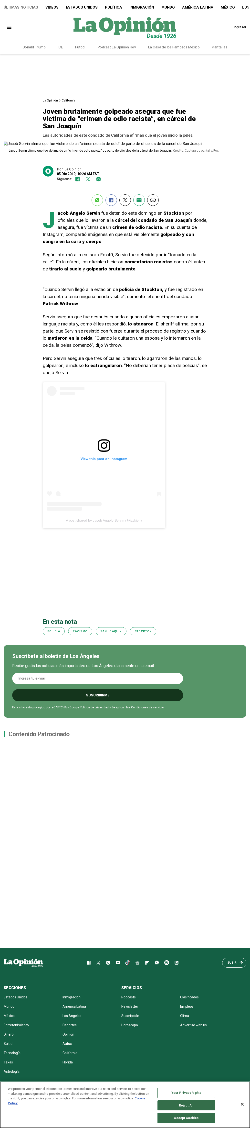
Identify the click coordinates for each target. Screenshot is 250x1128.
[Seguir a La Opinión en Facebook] (77, 179)
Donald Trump (34, 47)
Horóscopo (129, 1025)
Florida (67, 1062)
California (68, 100)
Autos (67, 1044)
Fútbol (80, 47)
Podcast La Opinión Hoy (117, 47)
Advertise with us (193, 1025)
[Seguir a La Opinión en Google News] (137, 963)
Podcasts (128, 997)
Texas (8, 1062)
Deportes (69, 1025)
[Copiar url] (153, 200)
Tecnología (12, 1053)
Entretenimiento (16, 1025)
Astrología (12, 1071)
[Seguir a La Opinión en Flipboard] (147, 963)
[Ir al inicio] (23, 963)
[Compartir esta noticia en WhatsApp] (97, 200)
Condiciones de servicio (147, 707)
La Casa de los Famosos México (174, 47)
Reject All (186, 1105)
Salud (8, 1044)
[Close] (242, 1104)
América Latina (197, 7)
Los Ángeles (71, 1016)
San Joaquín (111, 631)
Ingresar (240, 27)
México (228, 7)
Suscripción (130, 1016)
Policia (53, 631)
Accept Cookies (186, 1118)
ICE (60, 47)
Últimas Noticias (21, 7)
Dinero (9, 1034)
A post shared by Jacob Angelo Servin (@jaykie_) (104, 520)
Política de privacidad (94, 707)
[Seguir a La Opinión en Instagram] (98, 179)
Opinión (68, 1034)
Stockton (143, 631)
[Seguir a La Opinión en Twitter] (88, 179)
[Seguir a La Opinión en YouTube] (118, 963)
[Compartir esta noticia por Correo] (139, 200)
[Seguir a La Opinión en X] (98, 963)
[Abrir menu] (9, 27)
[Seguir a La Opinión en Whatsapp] (157, 963)
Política (113, 7)
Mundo (168, 7)
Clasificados (189, 997)
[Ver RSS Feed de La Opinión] (176, 963)
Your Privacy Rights (186, 1092)
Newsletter (129, 1006)
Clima (184, 1016)
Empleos (187, 1006)
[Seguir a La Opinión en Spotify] (167, 963)
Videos (52, 7)
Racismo (80, 631)
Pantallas (219, 47)
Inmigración (141, 7)
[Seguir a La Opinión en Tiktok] (128, 963)
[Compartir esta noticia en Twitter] (125, 200)
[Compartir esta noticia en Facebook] (111, 200)
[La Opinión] (124, 27)
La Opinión (50, 100)
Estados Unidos (82, 7)
